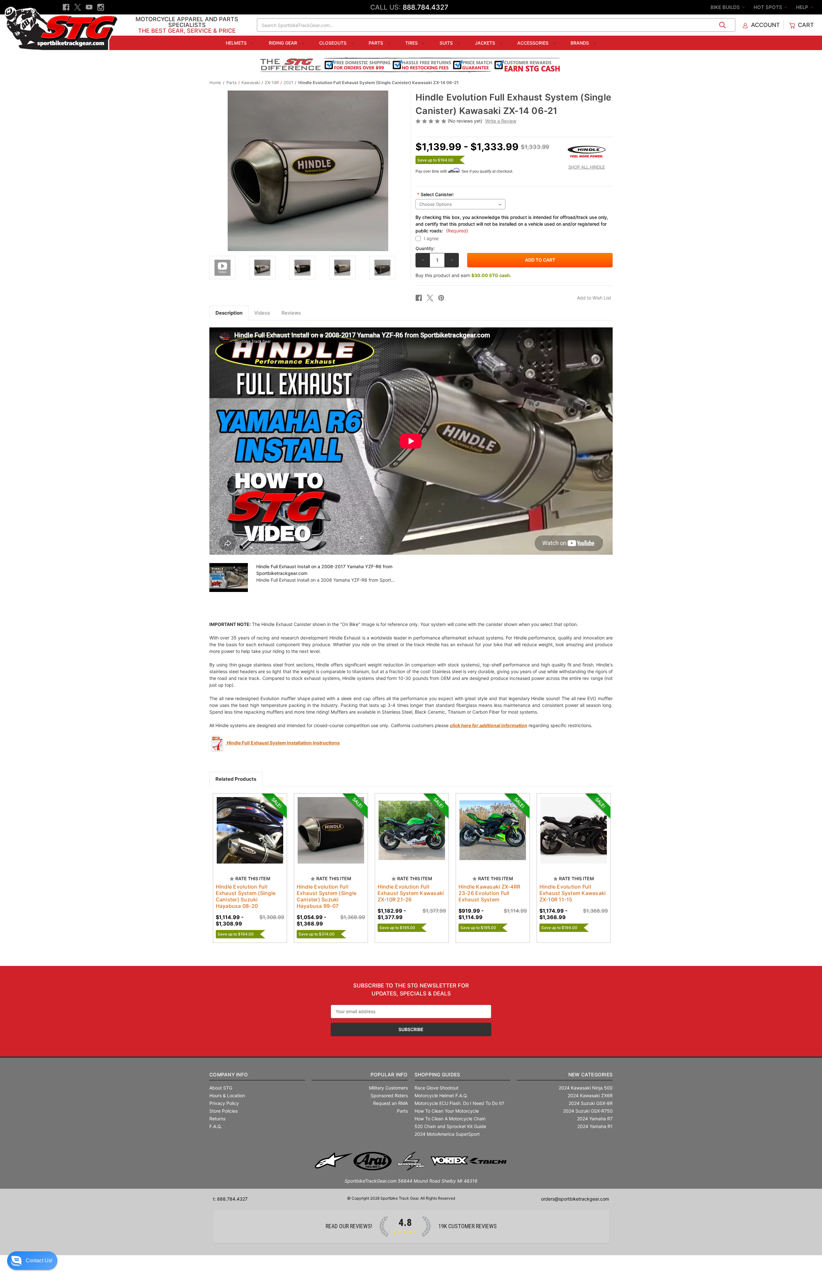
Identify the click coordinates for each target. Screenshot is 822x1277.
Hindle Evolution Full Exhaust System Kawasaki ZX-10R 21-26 (411, 893)
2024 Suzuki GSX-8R (591, 1103)
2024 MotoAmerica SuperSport (447, 1134)
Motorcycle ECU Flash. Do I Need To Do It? (459, 1103)
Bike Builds (726, 7)
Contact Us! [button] (39, 1260)
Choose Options (573, 835)
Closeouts (333, 43)
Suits (447, 43)
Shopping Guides (437, 1075)
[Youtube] (89, 7)
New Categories (590, 1075)
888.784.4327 (425, 7)
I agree (431, 238)
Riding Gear (283, 43)
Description (228, 313)
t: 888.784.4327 (230, 1199)
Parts (376, 43)
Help (802, 7)
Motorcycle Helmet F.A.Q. (441, 1095)
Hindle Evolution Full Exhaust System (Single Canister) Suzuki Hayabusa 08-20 (246, 896)
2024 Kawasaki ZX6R (590, 1095)
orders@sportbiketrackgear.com (575, 1199)
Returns (217, 1118)
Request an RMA (390, 1103)
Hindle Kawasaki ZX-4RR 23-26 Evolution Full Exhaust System (489, 893)
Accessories (533, 43)
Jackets (485, 43)
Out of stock (250, 835)
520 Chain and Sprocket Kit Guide (450, 1126)
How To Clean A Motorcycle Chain (450, 1118)
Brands (580, 43)
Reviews (291, 313)
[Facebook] (66, 7)
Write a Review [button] (500, 121)
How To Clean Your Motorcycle (447, 1111)
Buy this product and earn (463, 275)
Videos (262, 313)
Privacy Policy (224, 1103)
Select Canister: (435, 194)
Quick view (247, 824)
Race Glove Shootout (437, 1087)
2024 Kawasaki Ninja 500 (586, 1087)
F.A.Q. (215, 1126)
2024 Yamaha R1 (595, 1126)
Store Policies (223, 1111)
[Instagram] (100, 7)
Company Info (228, 1075)
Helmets (237, 43)
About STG (220, 1087)
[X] (77, 7)
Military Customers (388, 1087)
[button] (32, 1260)
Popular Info (389, 1075)
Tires (412, 43)
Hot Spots (768, 7)
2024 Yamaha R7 (595, 1118)
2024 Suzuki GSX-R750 (588, 1111)
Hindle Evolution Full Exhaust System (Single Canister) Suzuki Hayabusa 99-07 (327, 896)
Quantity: (425, 248)
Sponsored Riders (389, 1095)
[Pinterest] (441, 297)
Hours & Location (227, 1095)
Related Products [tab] (235, 779)
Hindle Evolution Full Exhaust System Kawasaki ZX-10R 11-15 (572, 893)
